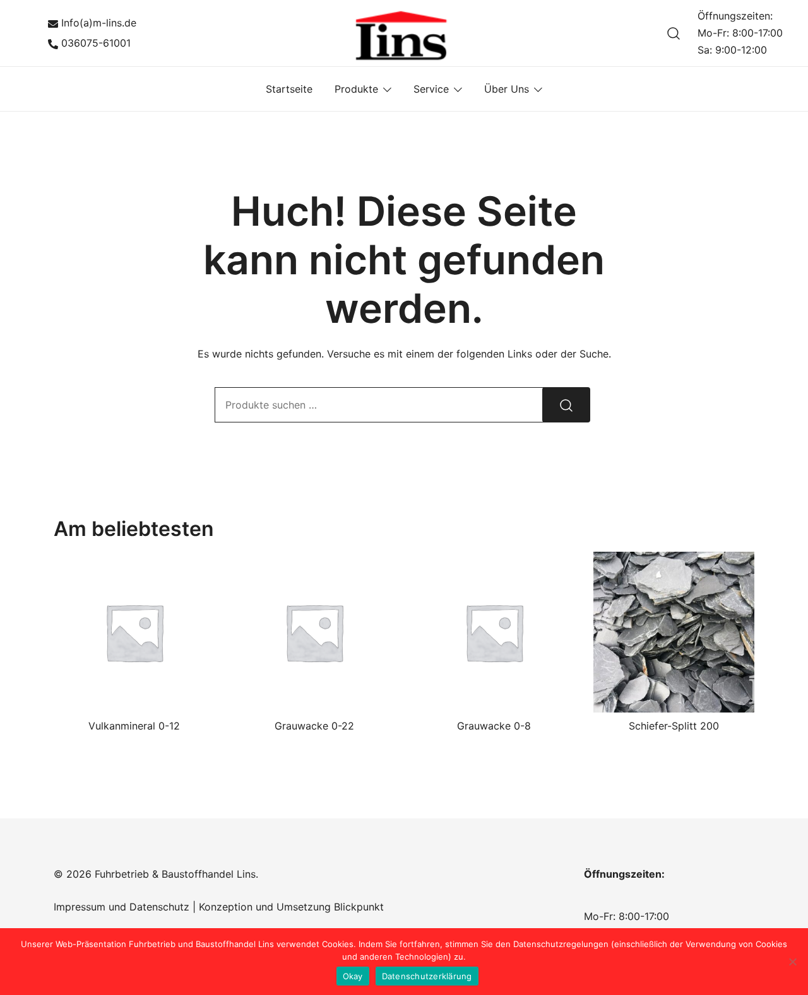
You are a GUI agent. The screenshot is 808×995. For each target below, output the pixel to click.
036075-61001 (96, 43)
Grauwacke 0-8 (494, 725)
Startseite (289, 89)
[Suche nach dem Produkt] (566, 404)
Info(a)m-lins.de (98, 22)
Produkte (356, 89)
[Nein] (792, 961)
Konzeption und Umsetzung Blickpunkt (290, 906)
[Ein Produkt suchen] (674, 33)
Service (431, 89)
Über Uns (506, 89)
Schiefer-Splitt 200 (674, 725)
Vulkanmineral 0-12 (134, 725)
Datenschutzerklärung (427, 976)
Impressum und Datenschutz (121, 906)
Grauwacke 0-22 (314, 725)
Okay (353, 976)
